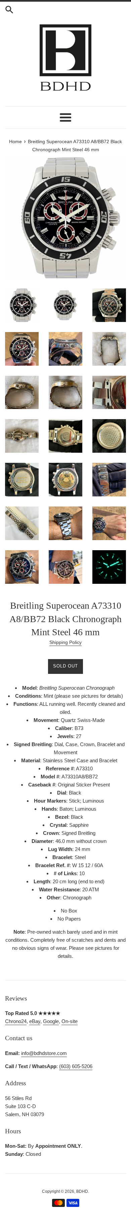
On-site (69, 1021)
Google (51, 1021)
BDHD (82, 1191)
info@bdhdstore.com (44, 1053)
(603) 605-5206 (75, 1066)
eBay (34, 1021)
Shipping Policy (65, 642)
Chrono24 (16, 1021)
